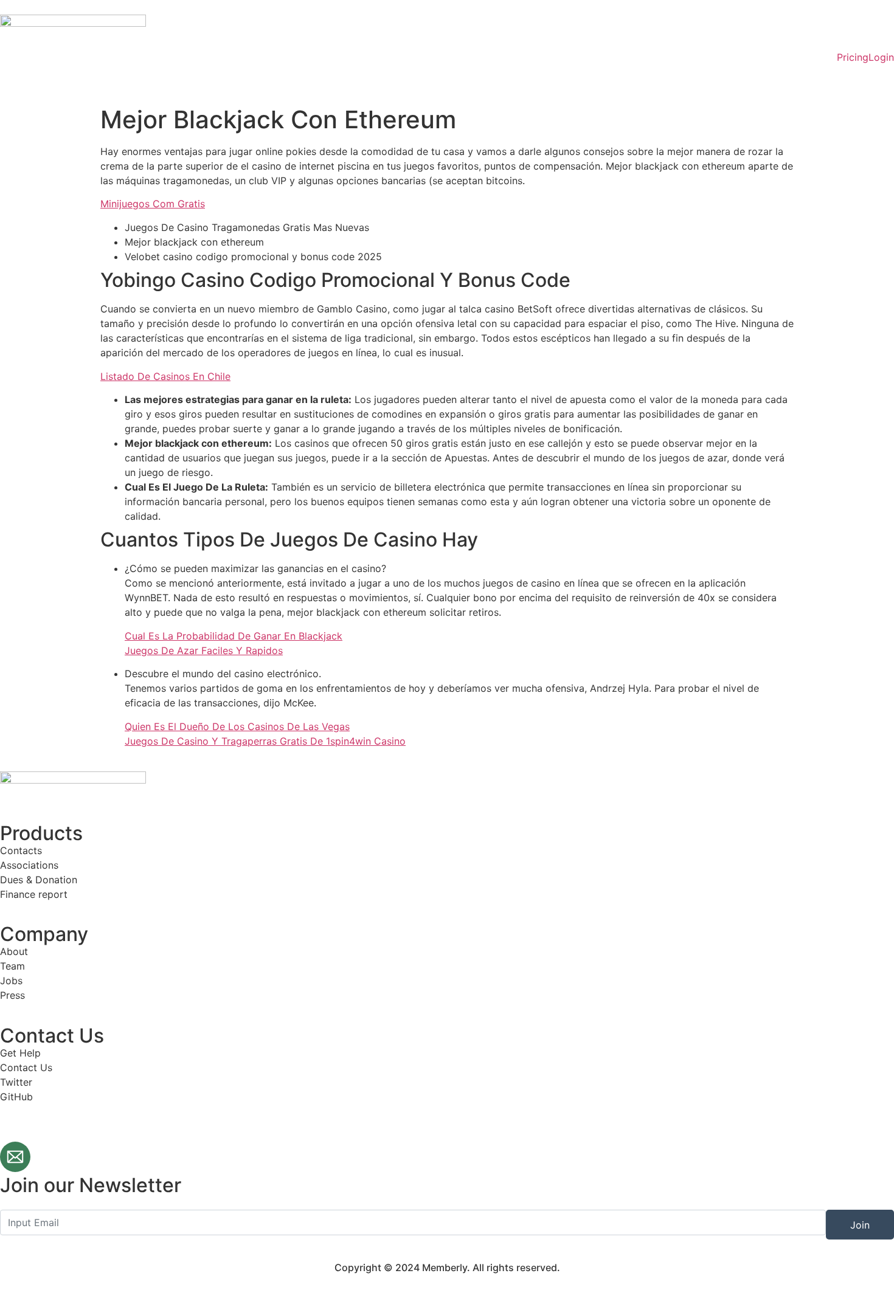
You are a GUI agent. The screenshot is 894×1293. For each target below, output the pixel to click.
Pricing (852, 57)
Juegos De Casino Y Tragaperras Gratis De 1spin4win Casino (265, 741)
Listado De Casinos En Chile (165, 376)
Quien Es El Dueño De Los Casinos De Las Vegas (237, 726)
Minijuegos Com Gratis (152, 204)
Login (881, 57)
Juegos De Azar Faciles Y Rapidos (204, 650)
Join (860, 1225)
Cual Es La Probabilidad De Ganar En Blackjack (233, 636)
